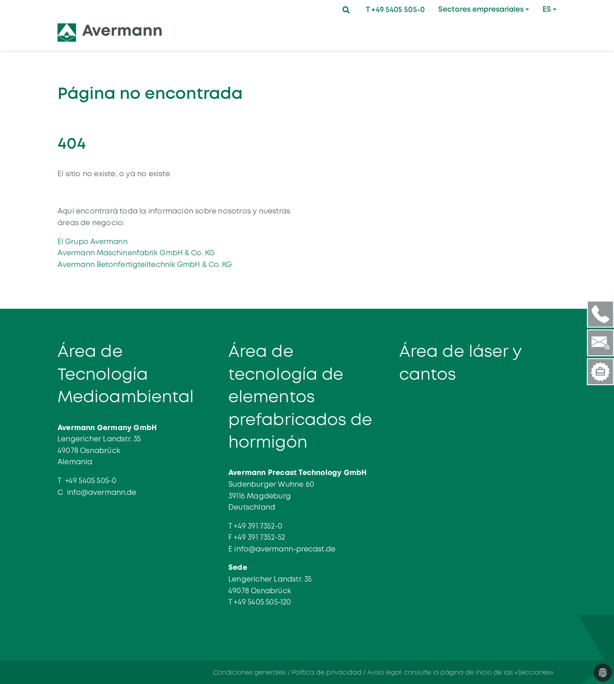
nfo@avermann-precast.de (285, 549)
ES (547, 9)
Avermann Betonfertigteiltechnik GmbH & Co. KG (145, 264)
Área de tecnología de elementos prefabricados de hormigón (300, 397)
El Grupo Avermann (93, 241)
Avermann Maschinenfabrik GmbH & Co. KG (136, 253)
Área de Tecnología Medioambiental (126, 374)
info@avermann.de (102, 492)
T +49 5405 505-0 (395, 9)
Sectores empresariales (481, 9)
